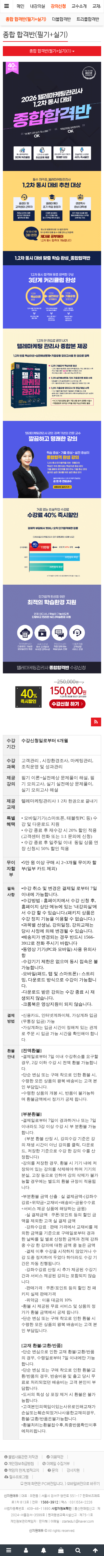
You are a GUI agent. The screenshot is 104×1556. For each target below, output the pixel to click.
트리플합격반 (88, 19)
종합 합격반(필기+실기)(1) (50, 51)
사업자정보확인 (61, 1508)
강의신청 (58, 6)
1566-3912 (49, 1502)
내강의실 (37, 6)
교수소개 (79, 6)
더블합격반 (61, 19)
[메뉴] (8, 1550)
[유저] (26, 1550)
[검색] (78, 1550)
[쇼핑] (60, 1550)
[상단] (95, 1550)
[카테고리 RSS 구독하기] (96, 722)
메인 (20, 6)
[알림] (43, 1550)
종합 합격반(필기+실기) (26, 19)
